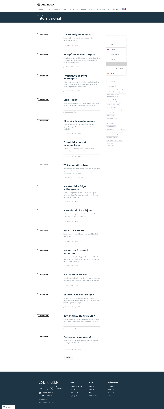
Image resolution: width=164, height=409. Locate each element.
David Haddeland (111, 126)
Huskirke (92, 392)
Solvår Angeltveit (111, 129)
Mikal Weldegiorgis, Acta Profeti (115, 99)
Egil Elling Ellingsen (112, 146)
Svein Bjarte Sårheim (112, 112)
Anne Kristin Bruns (111, 107)
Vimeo (110, 396)
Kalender (92, 386)
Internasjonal (44, 34)
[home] (82, 3)
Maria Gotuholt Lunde (112, 123)
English (8, 407)
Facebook (111, 386)
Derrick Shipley (69, 112)
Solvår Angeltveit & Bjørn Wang (115, 89)
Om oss (91, 389)
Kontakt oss (100, 9)
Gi (108, 9)
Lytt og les (74, 396)
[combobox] (8, 407)
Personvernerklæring (44, 399)
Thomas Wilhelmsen (112, 137)
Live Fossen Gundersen (113, 91)
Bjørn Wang (110, 140)
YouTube (111, 392)
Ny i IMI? (73, 389)
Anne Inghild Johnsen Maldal (114, 132)
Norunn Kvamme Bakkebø (114, 110)
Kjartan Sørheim (69, 177)
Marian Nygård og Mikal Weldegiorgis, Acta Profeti (113, 95)
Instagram (111, 389)
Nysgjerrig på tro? (77, 386)
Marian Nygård (110, 143)
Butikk (91, 9)
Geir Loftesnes (121, 129)
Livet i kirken (75, 392)
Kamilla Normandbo (112, 118)
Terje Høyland (69, 45)
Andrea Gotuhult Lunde (113, 104)
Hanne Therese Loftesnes (113, 101)
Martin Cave (110, 121)
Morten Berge (110, 115)
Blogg (83, 9)
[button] (40, 9)
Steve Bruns (120, 135)
